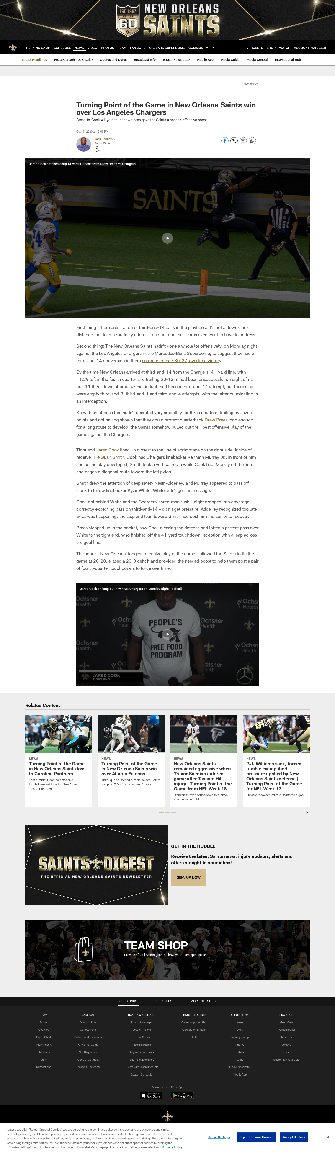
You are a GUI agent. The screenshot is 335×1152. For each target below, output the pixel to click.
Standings (43, 1052)
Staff (194, 1037)
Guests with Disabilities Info (142, 1066)
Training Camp (240, 1037)
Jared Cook (107, 449)
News (240, 1022)
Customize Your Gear (286, 1059)
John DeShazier (105, 138)
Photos (239, 1044)
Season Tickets (141, 1029)
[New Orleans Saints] (167, 1117)
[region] (167, 1137)
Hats (286, 1052)
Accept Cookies (294, 1137)
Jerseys (286, 1044)
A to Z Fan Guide (88, 1044)
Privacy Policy (172, 1147)
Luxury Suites (141, 1037)
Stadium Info (88, 1022)
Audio (239, 1059)
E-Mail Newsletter (239, 1066)
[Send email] (243, 143)
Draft (240, 1029)
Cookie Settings (219, 1137)
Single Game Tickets (141, 1052)
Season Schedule (141, 1074)
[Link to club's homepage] (12, 47)
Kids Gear (286, 1037)
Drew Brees (216, 419)
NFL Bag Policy (88, 1052)
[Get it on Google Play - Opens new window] (182, 1097)
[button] (167, 238)
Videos (240, 1052)
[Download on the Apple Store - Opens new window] (151, 1096)
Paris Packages (141, 1044)
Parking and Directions (88, 1037)
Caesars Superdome (88, 1066)
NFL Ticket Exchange (141, 1059)
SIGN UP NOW (189, 877)
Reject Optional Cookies (256, 1137)
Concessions (88, 1029)
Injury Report (44, 1044)
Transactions (43, 1066)
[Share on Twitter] (234, 143)
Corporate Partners (194, 1029)
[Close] (328, 1137)
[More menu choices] (213, 47)
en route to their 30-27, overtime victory (181, 360)
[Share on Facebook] (225, 143)
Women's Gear (286, 1029)
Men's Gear (286, 1022)
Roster (44, 1022)
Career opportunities (193, 1022)
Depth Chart (43, 1037)
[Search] (246, 47)
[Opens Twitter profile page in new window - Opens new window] (97, 149)
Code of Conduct (88, 1059)
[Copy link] (252, 141)
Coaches (43, 1029)
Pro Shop (286, 1014)
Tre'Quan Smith (108, 457)
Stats (43, 1059)
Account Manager (141, 1022)
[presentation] (308, 813)
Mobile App (240, 1074)
